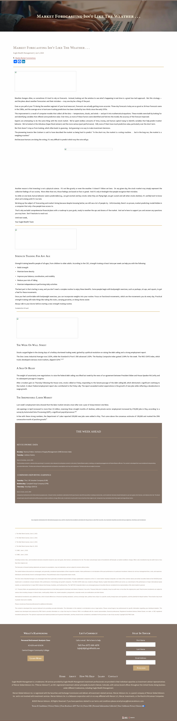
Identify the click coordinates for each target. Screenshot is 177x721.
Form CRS (88, 706)
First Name (140, 640)
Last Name (141, 649)
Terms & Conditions (39, 706)
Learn (101, 676)
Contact (113, 676)
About (72, 676)
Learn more (36, 658)
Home (62, 676)
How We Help (86, 676)
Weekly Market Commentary (25, 58)
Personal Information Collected (104, 706)
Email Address (140, 658)
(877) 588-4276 (92, 645)
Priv (50, 706)
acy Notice (55, 706)
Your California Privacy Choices (130, 706)
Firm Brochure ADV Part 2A (71, 706)
